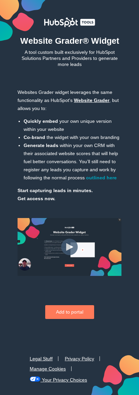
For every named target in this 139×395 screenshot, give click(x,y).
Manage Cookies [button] (48, 368)
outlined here (101, 177)
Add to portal (69, 312)
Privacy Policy (79, 358)
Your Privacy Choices (64, 380)
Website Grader (91, 100)
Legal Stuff (41, 358)
